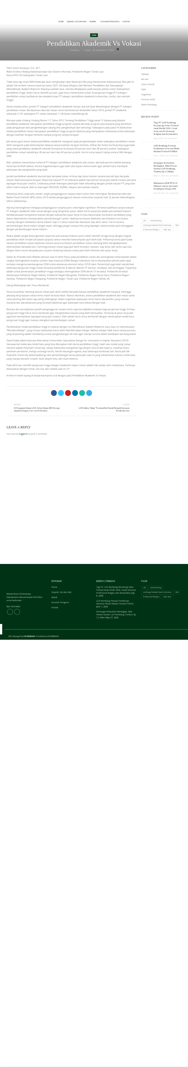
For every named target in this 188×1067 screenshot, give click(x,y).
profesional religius (151, 229)
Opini (94, 35)
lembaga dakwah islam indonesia (157, 225)
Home (54, 587)
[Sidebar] (3, 643)
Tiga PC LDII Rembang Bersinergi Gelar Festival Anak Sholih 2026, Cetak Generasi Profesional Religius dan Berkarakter (166, 128)
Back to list (71, 407)
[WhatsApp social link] (21, 3)
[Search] (181, 3)
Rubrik (54, 597)
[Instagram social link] (10, 612)
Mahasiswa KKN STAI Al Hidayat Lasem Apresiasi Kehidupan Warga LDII (166, 186)
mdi (177, 225)
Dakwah (145, 74)
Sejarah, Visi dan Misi (61, 592)
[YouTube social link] (17, 612)
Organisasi (146, 94)
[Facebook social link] (8, 3)
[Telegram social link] (25, 3)
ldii (144, 220)
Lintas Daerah (148, 84)
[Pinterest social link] (15, 3)
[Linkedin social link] (18, 3)
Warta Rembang (149, 104)
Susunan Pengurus (60, 602)
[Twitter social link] (11, 3)
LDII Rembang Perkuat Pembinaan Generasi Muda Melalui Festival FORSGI (166, 148)
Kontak (54, 607)
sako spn (167, 229)
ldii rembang (155, 220)
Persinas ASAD (148, 99)
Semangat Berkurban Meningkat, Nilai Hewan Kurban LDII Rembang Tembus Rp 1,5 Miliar (165, 167)
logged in (23, 433)
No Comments (170, 138)
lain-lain (144, 79)
